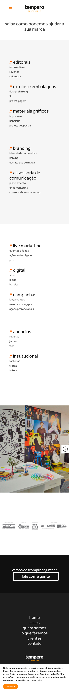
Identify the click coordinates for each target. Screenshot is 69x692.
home (34, 617)
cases (34, 622)
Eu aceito (11, 686)
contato (34, 643)
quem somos (34, 628)
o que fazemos (34, 633)
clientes (34, 638)
